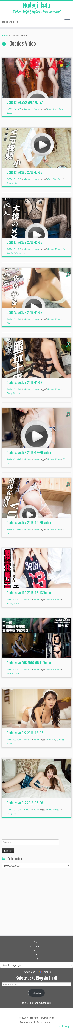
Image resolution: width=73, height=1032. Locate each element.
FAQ (36, 954)
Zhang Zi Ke (12, 603)
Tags (36, 958)
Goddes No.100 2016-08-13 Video (29, 593)
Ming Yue (11, 813)
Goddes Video (13, 182)
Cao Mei (51, 739)
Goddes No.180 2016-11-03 (24, 172)
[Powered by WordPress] (52, 1017)
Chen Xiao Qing (55, 178)
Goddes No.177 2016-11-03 (24, 382)
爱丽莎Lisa (20, 252)
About (36, 942)
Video (36, 108)
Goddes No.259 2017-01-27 (25, 102)
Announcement (36, 946)
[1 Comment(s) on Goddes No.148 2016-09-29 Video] (68, 417)
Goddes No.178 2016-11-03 (24, 312)
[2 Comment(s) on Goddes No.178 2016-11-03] (68, 277)
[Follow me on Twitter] (7, 22)
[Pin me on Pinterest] (17, 22)
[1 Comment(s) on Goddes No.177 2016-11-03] (68, 347)
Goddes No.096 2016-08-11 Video (29, 663)
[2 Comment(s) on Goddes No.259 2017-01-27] (68, 67)
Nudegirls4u (36, 5)
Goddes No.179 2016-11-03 (24, 242)
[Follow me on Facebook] (11, 22)
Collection (52, 108)
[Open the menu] (67, 21)
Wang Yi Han (13, 673)
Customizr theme (45, 1021)
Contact (36, 950)
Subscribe (36, 992)
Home (5, 35)
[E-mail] (4, 22)
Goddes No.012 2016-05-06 (25, 803)
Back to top (64, 1026)
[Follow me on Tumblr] (14, 22)
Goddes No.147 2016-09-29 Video (29, 523)
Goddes (28, 108)
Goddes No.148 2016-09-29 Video (29, 453)
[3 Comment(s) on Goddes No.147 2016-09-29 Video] (68, 487)
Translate (47, 971)
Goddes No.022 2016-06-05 (25, 733)
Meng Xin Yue (13, 393)
